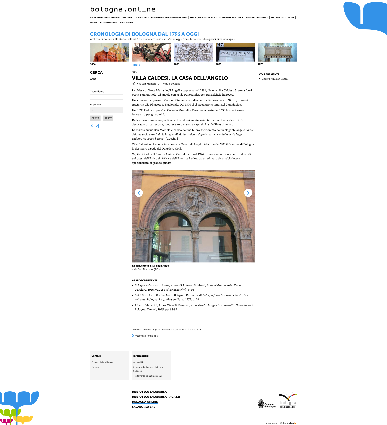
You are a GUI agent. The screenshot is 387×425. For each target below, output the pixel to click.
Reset (108, 118)
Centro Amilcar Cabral (275, 78)
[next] (248, 193)
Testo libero (97, 91)
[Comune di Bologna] (267, 404)
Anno (93, 78)
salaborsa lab (143, 407)
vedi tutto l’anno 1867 (147, 335)
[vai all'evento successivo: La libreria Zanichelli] (97, 126)
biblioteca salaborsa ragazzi (156, 397)
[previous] (139, 193)
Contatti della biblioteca (102, 362)
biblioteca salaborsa (149, 392)
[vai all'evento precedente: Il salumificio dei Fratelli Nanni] (92, 126)
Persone (95, 367)
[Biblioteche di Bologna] (288, 400)
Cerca (96, 72)
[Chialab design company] (281, 420)
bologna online (145, 402)
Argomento (96, 104)
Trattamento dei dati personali (147, 375)
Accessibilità (139, 362)
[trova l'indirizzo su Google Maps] (134, 83)
